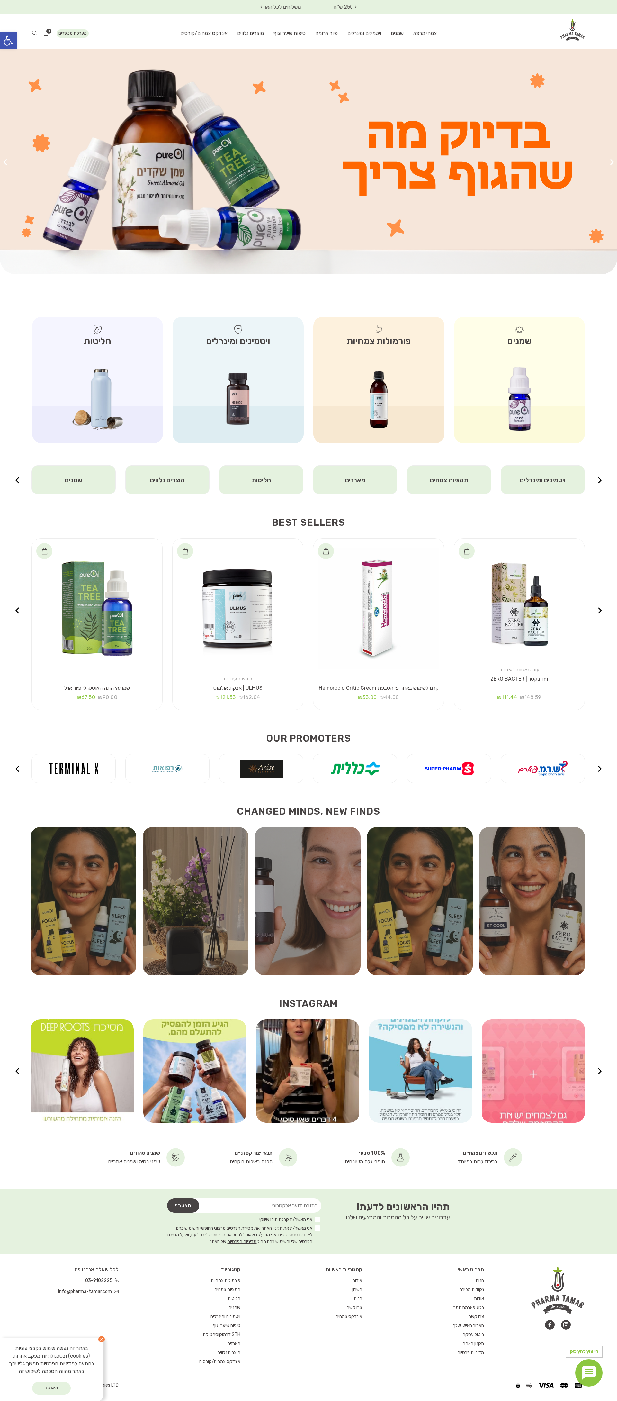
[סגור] (101, 1339)
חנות (480, 1280)
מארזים (449, 480)
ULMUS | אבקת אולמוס (238, 688)
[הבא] (5, 162)
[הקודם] (612, 162)
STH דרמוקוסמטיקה (221, 1334)
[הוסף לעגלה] (467, 551)
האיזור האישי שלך (468, 1325)
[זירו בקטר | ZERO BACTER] (519, 604)
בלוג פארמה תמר (468, 1307)
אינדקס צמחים (349, 1316)
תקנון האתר (272, 1228)
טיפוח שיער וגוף (289, 33)
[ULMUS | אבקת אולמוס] (238, 608)
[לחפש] (34, 33)
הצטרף (183, 1206)
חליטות (355, 480)
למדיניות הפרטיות (58, 1363)
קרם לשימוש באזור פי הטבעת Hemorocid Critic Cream (379, 688)
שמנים (397, 33)
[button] (8, 40)
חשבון (357, 1289)
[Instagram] (566, 1325)
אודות (479, 1298)
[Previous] (356, 7)
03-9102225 (99, 1280)
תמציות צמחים (543, 480)
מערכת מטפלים (72, 33)
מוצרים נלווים (250, 33)
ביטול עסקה (473, 1334)
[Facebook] (550, 1325)
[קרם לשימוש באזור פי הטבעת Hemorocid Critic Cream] (378, 608)
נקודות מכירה (472, 1289)
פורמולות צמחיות (225, 1280)
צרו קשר (476, 1316)
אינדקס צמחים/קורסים (204, 33)
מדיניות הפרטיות (241, 1241)
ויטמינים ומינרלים (364, 33)
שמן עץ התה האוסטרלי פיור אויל (97, 688)
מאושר (51, 1388)
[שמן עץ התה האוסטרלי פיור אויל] (97, 608)
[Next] (261, 7)
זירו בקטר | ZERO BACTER (519, 679)
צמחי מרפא (425, 33)
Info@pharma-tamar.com (85, 1291)
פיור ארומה (326, 33)
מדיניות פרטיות (470, 1352)
